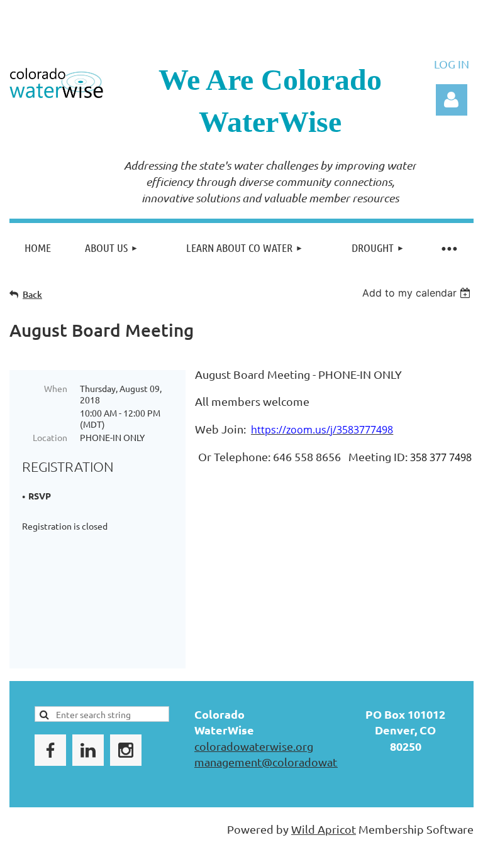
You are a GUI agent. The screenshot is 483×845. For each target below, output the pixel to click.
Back (32, 294)
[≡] (448, 248)
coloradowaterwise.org (253, 746)
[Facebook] (50, 750)
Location (50, 437)
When (55, 388)
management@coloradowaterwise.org (294, 761)
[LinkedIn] (88, 750)
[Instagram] (126, 750)
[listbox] (418, 292)
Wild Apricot (323, 829)
